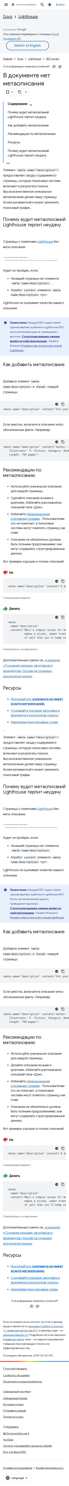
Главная (7, 58)
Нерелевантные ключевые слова (34, 722)
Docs (7, 16)
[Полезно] (54, 66)
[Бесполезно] (60, 66)
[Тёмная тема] (57, 404)
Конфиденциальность (49, 1467)
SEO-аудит (52, 58)
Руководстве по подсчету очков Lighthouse (37, 917)
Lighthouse (28, 16)
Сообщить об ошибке (16, 1375)
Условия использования (17, 1467)
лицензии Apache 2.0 (15, 1335)
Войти (60, 4)
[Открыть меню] (6, 4)
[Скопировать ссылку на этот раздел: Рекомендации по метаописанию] (39, 475)
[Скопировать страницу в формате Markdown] (19, 92)
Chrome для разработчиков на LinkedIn (27, 1446)
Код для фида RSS (14, 1452)
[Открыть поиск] (42, 4)
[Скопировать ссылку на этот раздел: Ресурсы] (25, 688)
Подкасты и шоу (13, 1416)
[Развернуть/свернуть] (31, 105)
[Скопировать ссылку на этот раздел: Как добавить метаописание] (7, 370)
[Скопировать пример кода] (63, 404)
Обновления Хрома (15, 1398)
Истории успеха (13, 1404)
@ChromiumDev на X (16, 1433)
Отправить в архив (14, 1410)
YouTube (8, 1439)
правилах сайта (14, 1339)
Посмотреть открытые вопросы (22, 1381)
